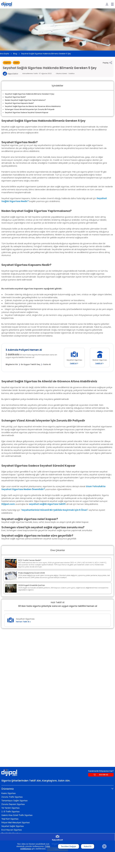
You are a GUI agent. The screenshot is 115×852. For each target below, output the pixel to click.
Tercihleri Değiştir (68, 846)
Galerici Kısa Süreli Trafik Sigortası (16, 815)
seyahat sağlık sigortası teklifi (47, 504)
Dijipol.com (8, 504)
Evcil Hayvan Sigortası (11, 830)
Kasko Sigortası (8, 793)
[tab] (57, 788)
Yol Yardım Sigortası (10, 808)
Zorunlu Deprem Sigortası (13, 804)
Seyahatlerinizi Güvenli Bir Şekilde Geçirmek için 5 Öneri (54, 510)
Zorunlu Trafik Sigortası (12, 797)
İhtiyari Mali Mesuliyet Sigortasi (15, 822)
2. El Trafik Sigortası (10, 811)
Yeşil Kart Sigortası (9, 819)
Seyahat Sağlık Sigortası (12, 826)
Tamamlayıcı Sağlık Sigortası (14, 800)
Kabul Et (87, 846)
